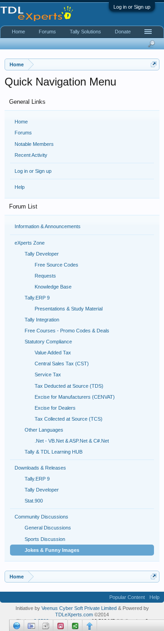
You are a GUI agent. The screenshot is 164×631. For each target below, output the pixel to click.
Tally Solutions (85, 31)
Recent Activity (31, 155)
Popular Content (127, 597)
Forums (23, 132)
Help (20, 187)
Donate (123, 31)
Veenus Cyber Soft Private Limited (79, 608)
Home (21, 121)
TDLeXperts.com (74, 614)
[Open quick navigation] (154, 64)
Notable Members (34, 144)
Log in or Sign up (131, 7)
